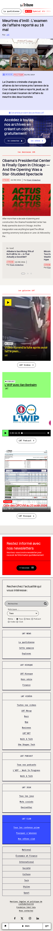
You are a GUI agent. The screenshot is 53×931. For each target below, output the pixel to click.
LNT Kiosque (25, 516)
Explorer (26, 653)
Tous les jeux (26, 796)
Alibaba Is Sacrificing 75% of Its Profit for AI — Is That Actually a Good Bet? (20, 254)
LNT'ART (26, 733)
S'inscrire (24, 568)
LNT (8, 35)
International (26, 862)
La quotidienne (11, 11)
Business (26, 727)
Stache (6, 180)
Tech (26, 880)
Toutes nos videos (26, 705)
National (26, 849)
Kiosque (8, 501)
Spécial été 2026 (39, 11)
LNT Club (26, 819)
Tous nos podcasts (26, 764)
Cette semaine (26, 648)
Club (21, 622)
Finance (26, 685)
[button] (23, 273)
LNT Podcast (25, 440)
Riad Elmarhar (34, 180)
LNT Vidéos (25, 365)
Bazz (26, 716)
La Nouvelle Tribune (26, 3)
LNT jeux (26, 787)
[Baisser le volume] (48, 433)
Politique (18, 75)
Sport (26, 892)
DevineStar (26, 807)
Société (26, 868)
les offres (35, 141)
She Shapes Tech (26, 744)
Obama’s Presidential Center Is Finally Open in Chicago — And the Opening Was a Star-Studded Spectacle (26, 167)
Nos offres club (26, 838)
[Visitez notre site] (5, 926)
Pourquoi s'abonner (26, 833)
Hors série (26, 679)
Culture (26, 874)
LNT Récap (26, 710)
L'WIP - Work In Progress (26, 770)
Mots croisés (26, 801)
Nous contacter (26, 911)
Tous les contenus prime (26, 827)
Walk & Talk (26, 739)
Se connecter (13, 141)
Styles (26, 886)
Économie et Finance (26, 856)
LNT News (26, 633)
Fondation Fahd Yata (26, 907)
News (28, 619)
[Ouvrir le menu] (47, 926)
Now (26, 722)
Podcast (11, 381)
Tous (21, 619)
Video (13, 622)
